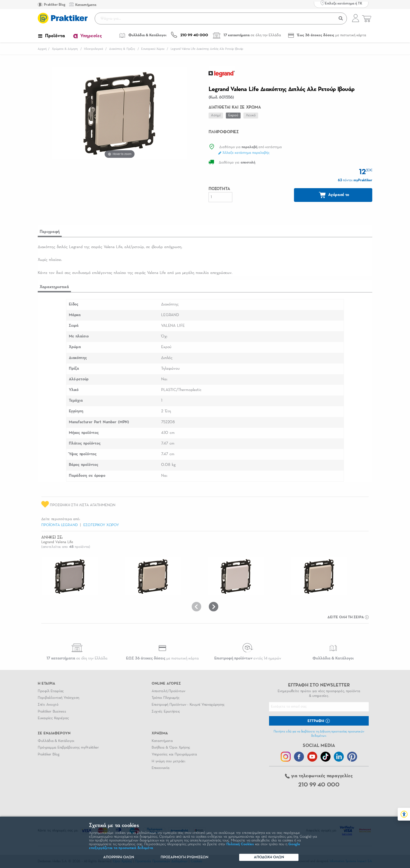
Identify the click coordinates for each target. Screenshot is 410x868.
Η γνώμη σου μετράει (168, 761)
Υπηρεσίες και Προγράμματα (174, 754)
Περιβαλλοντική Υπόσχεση (58, 698)
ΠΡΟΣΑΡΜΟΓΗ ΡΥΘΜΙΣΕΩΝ (184, 857)
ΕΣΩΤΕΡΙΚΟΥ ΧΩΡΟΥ (101, 525)
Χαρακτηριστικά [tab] (54, 287)
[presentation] (196, 606)
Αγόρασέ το (338, 195)
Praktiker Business (52, 711)
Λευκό (251, 115)
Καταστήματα (162, 741)
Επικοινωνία (160, 768)
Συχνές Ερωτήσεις (166, 711)
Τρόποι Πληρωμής (165, 698)
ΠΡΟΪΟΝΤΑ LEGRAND (59, 525)
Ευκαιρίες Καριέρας (53, 718)
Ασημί (216, 115)
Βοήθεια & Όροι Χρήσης (171, 748)
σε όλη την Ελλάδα (77, 658)
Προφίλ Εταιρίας (51, 691)
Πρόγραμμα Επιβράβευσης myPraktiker (68, 748)
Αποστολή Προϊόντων (168, 691)
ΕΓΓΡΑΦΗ (316, 721)
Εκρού (233, 115)
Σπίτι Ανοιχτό (48, 705)
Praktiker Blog (54, 4)
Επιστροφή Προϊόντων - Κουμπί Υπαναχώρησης (188, 705)
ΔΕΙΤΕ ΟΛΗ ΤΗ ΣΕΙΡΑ (346, 617)
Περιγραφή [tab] (50, 232)
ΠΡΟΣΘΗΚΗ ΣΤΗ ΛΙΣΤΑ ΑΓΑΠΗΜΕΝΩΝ (82, 505)
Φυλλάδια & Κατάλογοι (56, 741)
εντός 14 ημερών (247, 658)
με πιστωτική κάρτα (162, 658)
